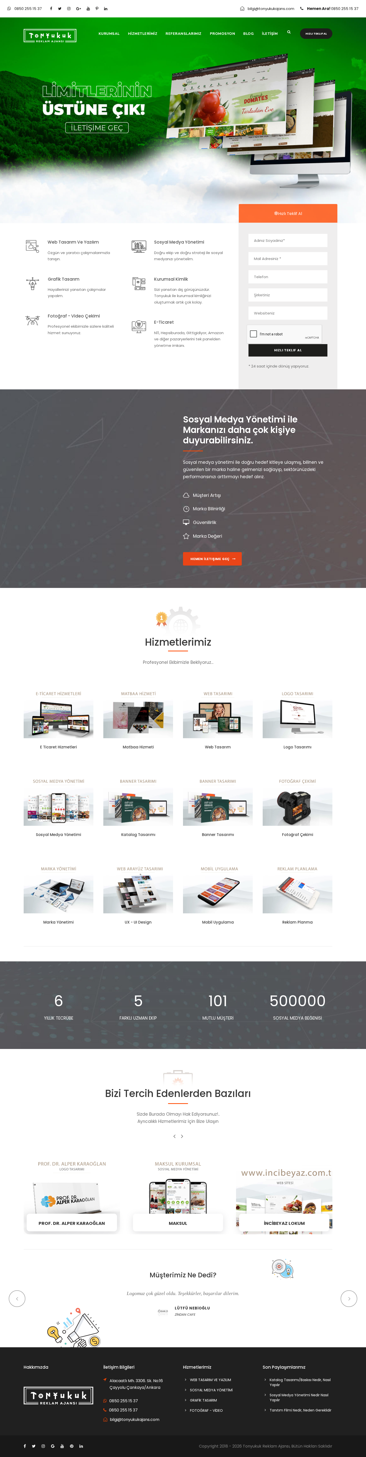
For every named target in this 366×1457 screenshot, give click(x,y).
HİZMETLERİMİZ (143, 33)
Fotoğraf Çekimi (297, 834)
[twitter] (59, 8)
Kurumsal (109, 33)
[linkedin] (105, 8)
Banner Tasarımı (218, 834)
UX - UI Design (138, 922)
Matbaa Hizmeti (138, 747)
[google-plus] (78, 8)
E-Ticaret (164, 322)
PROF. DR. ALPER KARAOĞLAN (72, 1194)
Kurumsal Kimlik (171, 279)
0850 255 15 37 (28, 8)
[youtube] (88, 8)
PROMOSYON (222, 33)
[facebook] (51, 8)
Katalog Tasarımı (138, 834)
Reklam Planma (297, 922)
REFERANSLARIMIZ (184, 33)
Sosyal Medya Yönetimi (179, 242)
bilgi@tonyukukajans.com (271, 8)
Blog (248, 33)
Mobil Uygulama (218, 922)
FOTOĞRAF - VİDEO (206, 1410)
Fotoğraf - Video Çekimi (74, 316)
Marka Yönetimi (58, 922)
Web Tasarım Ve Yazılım (73, 242)
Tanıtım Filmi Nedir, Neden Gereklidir (300, 1410)
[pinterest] (97, 8)
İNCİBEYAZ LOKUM (284, 1194)
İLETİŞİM (270, 33)
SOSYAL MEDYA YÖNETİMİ (211, 1390)
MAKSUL (178, 1194)
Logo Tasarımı (297, 747)
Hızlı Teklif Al (316, 34)
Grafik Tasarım (63, 279)
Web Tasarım (218, 747)
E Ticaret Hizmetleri (58, 747)
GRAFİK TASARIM (203, 1400)
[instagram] (68, 8)
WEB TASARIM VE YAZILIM (210, 1379)
